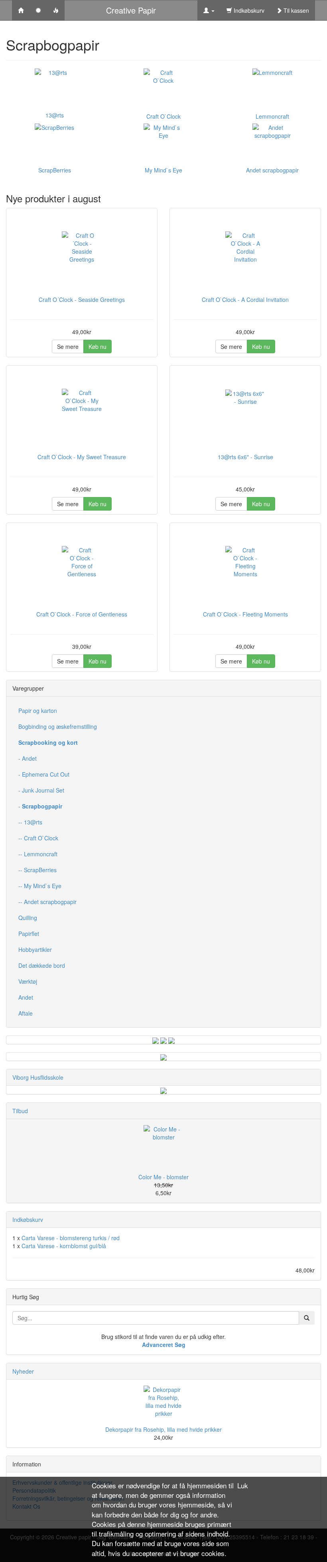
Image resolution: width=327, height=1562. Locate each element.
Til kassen (295, 10)
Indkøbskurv (248, 10)
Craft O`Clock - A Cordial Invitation (245, 299)
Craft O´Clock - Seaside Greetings (82, 299)
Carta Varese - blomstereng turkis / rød (71, 1238)
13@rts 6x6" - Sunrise (245, 457)
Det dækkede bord (41, 965)
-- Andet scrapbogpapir (47, 902)
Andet (25, 997)
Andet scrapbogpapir (272, 170)
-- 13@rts (30, 822)
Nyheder (23, 1371)
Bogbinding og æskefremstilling (57, 726)
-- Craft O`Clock (38, 838)
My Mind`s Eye (163, 170)
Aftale (25, 1013)
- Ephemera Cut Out (43, 774)
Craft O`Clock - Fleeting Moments (245, 614)
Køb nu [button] (97, 346)
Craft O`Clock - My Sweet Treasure (81, 457)
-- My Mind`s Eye (39, 886)
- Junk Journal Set (41, 790)
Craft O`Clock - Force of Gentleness (81, 614)
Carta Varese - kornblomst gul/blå (64, 1246)
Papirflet (28, 934)
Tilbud (20, 1111)
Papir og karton (37, 710)
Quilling (27, 918)
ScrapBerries (54, 170)
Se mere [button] (68, 346)
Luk (242, 1485)
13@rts (54, 115)
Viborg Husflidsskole (37, 1077)
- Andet (27, 758)
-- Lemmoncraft (37, 854)
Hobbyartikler (35, 949)
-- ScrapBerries (37, 870)
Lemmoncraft (272, 116)
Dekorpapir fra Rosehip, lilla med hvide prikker (163, 1429)
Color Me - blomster (163, 1177)
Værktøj (27, 981)
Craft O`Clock (163, 116)
